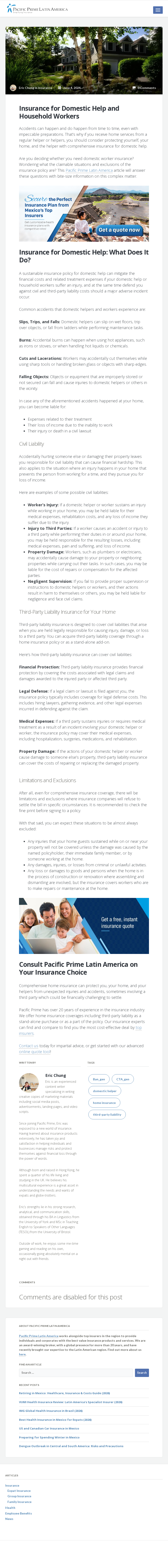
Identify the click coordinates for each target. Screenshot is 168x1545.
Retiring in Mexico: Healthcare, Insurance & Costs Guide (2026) (64, 1393)
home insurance (104, 1103)
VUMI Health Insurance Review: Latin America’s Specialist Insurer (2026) (70, 1402)
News (9, 1519)
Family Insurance (19, 1502)
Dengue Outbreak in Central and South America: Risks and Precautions (71, 1446)
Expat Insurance (19, 1490)
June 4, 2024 (70, 88)
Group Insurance (19, 1496)
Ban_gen (99, 1079)
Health (10, 1507)
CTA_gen (122, 1079)
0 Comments (146, 88)
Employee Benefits (18, 1513)
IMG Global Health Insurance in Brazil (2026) (50, 1411)
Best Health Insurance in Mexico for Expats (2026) (55, 1420)
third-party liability (107, 1114)
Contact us (28, 1045)
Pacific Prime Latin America (89, 170)
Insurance (45, 88)
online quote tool (34, 1051)
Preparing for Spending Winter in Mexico (49, 1437)
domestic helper (105, 1091)
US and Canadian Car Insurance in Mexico (49, 1428)
